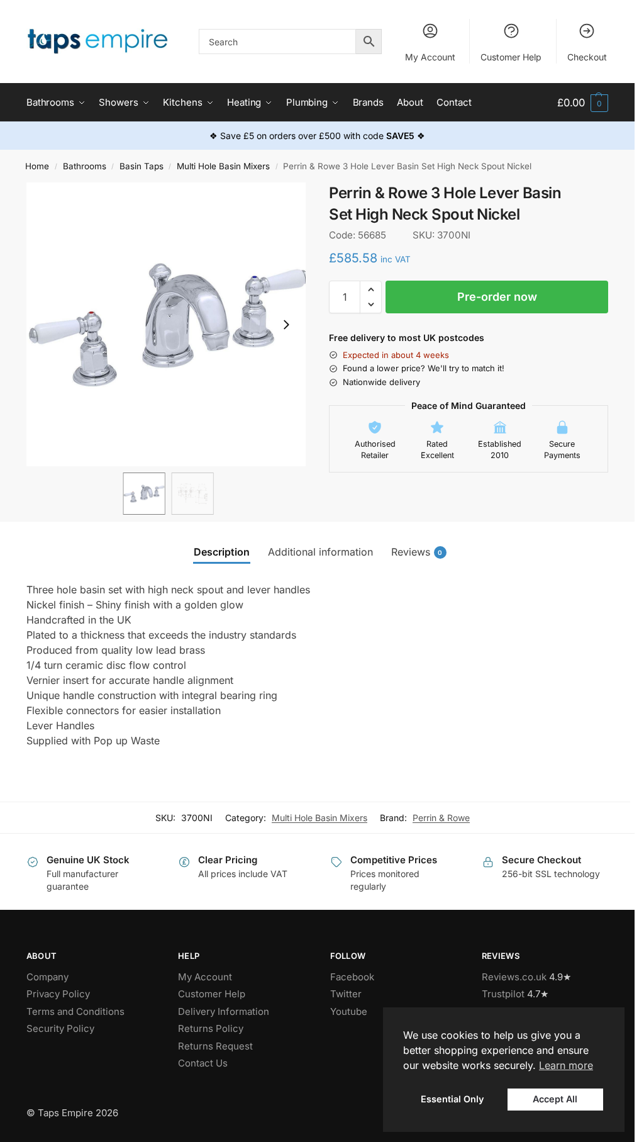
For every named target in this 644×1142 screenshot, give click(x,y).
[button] (582, 103)
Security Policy (60, 1028)
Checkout (587, 57)
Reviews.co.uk (514, 977)
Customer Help (510, 57)
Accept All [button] (555, 1099)
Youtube (348, 1011)
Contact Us (203, 1063)
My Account (430, 57)
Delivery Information (223, 1011)
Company (47, 977)
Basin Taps (141, 166)
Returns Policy (210, 1028)
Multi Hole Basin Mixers (223, 166)
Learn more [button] (566, 1065)
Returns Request (215, 1046)
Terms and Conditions (75, 1011)
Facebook (352, 977)
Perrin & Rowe (441, 817)
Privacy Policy (58, 994)
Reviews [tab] (417, 552)
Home (37, 166)
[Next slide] (286, 324)
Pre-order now (497, 296)
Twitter (346, 994)
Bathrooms (84, 166)
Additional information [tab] (320, 552)
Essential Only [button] (452, 1099)
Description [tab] (222, 552)
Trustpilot (503, 994)
